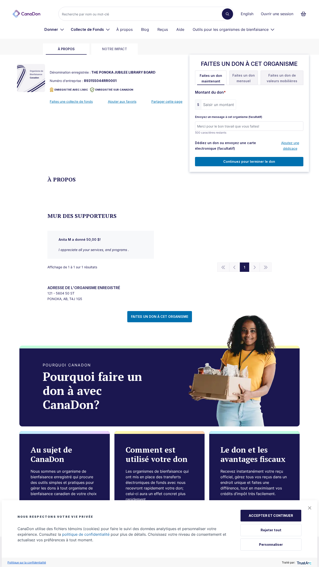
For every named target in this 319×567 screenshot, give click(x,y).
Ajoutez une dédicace (290, 145)
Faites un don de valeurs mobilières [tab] (282, 78)
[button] (309, 508)
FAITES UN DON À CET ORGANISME (159, 317)
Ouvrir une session (277, 13)
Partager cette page (166, 101)
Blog (145, 29)
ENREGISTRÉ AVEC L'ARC (71, 89)
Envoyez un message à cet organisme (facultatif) (228, 117)
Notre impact (114, 49)
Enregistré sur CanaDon (114, 89)
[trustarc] (303, 562)
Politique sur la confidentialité (26, 562)
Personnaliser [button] (271, 544)
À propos (124, 29)
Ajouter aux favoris (122, 101)
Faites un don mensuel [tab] (243, 78)
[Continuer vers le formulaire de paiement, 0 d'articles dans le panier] (305, 14)
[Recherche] (227, 14)
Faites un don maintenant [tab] (211, 78)
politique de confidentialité (86, 534)
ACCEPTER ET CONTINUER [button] (271, 515)
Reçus (162, 29)
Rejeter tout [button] (271, 530)
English (247, 13)
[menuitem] (54, 29)
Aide (180, 29)
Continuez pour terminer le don (249, 161)
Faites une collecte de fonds (71, 101)
